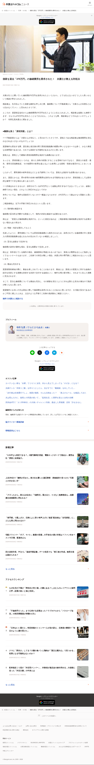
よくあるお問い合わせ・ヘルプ (12, 726)
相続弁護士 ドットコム (10, 746)
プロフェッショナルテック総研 (78, 742)
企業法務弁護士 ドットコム (29, 746)
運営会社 (25, 730)
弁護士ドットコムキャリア (56, 742)
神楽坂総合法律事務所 (25, 330)
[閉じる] (91, 15)
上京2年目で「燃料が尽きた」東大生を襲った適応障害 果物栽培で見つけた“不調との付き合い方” (39, 479)
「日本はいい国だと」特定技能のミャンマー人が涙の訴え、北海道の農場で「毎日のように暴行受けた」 (42, 629)
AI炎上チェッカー (8, 751)
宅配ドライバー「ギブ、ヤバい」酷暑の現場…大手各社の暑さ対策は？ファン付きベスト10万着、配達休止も (40, 536)
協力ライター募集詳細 (15, 422)
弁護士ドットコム (9, 10)
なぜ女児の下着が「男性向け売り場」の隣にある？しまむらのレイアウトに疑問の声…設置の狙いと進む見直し (42, 589)
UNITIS (86, 746)
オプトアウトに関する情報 (40, 730)
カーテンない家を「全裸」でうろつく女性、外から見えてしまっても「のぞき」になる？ (42, 383)
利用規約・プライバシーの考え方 (50, 726)
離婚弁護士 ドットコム (48, 746)
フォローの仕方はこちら (47, 17)
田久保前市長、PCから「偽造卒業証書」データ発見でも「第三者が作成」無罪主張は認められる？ (40, 553)
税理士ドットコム (8, 742)
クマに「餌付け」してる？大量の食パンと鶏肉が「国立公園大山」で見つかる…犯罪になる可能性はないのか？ (42, 652)
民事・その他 (22, 10)
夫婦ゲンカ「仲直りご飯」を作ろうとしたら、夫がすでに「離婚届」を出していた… (40, 388)
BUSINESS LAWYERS (38, 742)
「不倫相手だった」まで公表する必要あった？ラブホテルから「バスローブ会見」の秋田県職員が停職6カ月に (41, 612)
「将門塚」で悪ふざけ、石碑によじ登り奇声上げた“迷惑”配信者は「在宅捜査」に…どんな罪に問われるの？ (40, 519)
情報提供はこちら (13, 430)
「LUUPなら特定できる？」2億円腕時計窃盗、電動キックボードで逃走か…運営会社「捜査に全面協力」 (40, 456)
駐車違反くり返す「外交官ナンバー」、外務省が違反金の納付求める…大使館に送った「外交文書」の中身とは (42, 669)
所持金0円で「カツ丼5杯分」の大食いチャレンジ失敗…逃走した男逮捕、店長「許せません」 (44, 402)
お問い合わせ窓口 (31, 726)
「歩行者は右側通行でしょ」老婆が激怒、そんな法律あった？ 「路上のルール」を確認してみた (46, 392)
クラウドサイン (22, 742)
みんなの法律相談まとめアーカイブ (70, 746)
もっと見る (10, 569)
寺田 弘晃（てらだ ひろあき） (33, 327)
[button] (61, 352)
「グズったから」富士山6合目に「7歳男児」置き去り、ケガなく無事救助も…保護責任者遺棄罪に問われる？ (40, 496)
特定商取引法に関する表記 (11, 730)
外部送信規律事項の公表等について (76, 726)
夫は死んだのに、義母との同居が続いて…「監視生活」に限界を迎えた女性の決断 (39, 397)
